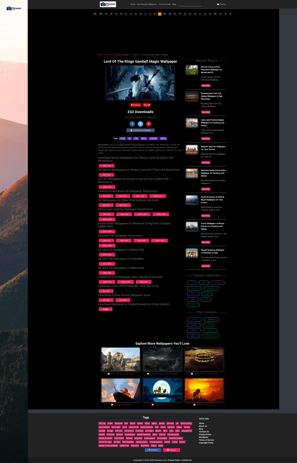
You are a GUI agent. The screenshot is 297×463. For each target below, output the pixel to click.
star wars (135, 446)
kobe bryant (119, 438)
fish (126, 423)
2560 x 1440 (107, 246)
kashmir (129, 438)
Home (10, 29)
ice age (110, 431)
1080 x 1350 (107, 282)
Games (193, 305)
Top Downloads (14, 40)
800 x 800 (106, 300)
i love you (139, 431)
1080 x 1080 (125, 282)
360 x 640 (106, 196)
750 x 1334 (106, 175)
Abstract (217, 283)
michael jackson (156, 442)
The (136, 138)
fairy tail (102, 423)
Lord (123, 138)
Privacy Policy (13, 64)
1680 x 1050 (142, 214)
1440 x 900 (124, 214)
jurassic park (130, 434)
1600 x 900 (141, 241)
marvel (167, 442)
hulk (156, 427)
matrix (174, 442)
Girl (206, 299)
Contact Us (204, 431)
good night (116, 427)
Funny (193, 299)
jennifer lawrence (143, 434)
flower (132, 423)
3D (95, 14)
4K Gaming (211, 319)
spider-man (124, 446)
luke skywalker (128, 442)
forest (140, 423)
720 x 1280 (140, 196)
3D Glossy (194, 319)
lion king (117, 442)
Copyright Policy (206, 443)
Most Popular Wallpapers (147, 4)
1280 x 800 (106, 214)
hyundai (102, 431)
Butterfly (194, 325)
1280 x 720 (106, 241)
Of (130, 138)
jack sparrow (187, 431)
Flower (193, 294)
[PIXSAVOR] (14, 8)
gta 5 (125, 427)
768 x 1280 (123, 205)
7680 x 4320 (107, 273)
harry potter (133, 427)
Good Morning (210, 336)
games (161, 423)
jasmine (120, 434)
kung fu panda (173, 434)
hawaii (179, 427)
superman (145, 446)
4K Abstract (211, 288)
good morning (186, 423)
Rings (144, 138)
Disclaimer (12, 69)
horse (163, 427)
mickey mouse (141, 442)
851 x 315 (106, 291)
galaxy (154, 423)
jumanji (101, 434)
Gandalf (153, 138)
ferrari (110, 423)
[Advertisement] (162, 34)
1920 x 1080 (159, 241)
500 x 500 (122, 300)
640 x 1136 (106, 166)
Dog (207, 294)
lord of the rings (105, 442)
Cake (208, 325)
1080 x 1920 (107, 187)
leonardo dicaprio (175, 438)
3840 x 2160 (107, 255)
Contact (11, 75)
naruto (182, 442)
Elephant (194, 331)
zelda (161, 446)
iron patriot (129, 431)
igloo (165, 431)
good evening (104, 427)
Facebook (153, 450)
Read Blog (206, 86)
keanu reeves (150, 438)
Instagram (172, 450)
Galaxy (193, 336)
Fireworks (210, 331)
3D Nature (194, 288)
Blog (9, 58)
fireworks (118, 423)
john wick (110, 434)
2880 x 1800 (107, 231)
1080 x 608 (144, 282)
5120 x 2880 (107, 264)
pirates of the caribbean (108, 446)
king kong (138, 438)
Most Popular (13, 35)
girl (177, 423)
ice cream (149, 431)
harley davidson (147, 427)
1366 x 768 (124, 241)
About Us (203, 426)
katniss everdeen (105, 438)
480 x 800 (106, 205)
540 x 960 (122, 196)
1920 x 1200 (161, 214)
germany (170, 423)
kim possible (162, 438)
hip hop (187, 427)
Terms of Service (206, 440)
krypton (162, 434)
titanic (153, 446)
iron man (118, 431)
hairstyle (171, 427)
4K (101, 14)
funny (147, 423)
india (171, 431)
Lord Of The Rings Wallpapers (117, 55)
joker (177, 431)
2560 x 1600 (107, 219)
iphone (158, 431)
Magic (163, 138)
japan (155, 434)
